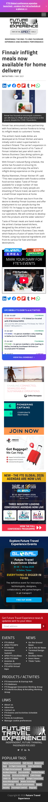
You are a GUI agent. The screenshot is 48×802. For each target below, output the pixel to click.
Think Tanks (34, 661)
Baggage (32, 787)
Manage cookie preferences (17, 720)
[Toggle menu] (43, 14)
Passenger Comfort (19, 787)
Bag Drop (6, 775)
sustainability (24, 772)
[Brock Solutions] (24, 452)
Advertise (9, 707)
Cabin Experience (34, 766)
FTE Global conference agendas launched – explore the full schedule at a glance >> (21, 6)
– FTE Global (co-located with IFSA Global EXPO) (23, 319)
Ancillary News (35, 655)
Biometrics (39, 763)
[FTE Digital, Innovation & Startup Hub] (24, 417)
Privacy (7, 715)
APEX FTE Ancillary (13, 655)
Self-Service (27, 763)
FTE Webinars (10, 684)
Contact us (9, 710)
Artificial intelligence (20, 775)
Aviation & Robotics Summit (12, 662)
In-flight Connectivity (17, 766)
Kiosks (38, 784)
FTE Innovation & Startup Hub (18, 681)
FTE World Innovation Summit (9, 650)
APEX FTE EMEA (11, 658)
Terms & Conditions (13, 718)
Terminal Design (38, 772)
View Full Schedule (23, 357)
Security (6, 787)
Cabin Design (36, 775)
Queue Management (10, 781)
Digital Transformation (12, 763)
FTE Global (9, 642)
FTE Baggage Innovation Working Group (23, 687)
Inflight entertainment (25, 784)
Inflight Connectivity (35, 778)
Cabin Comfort (8, 784)
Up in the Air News (37, 647)
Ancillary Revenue (9, 772)
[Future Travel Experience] (24, 27)
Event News (33, 658)
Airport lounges (19, 778)
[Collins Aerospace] (24, 382)
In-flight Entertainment (12, 769)
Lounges (27, 769)
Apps (5, 766)
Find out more (24, 600)
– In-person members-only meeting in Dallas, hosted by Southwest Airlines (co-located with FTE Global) (24, 346)
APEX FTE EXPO (11, 645)
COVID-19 (6, 778)
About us (8, 704)
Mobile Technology (28, 781)
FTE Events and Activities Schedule (20, 712)
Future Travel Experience (29, 797)
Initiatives (7, 76)
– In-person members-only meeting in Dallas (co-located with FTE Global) (23, 334)
